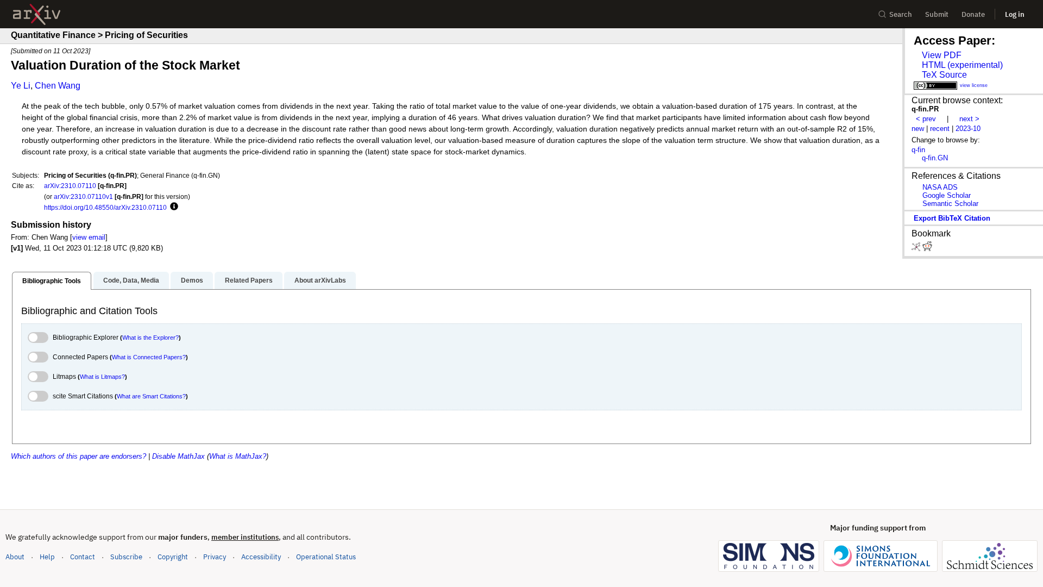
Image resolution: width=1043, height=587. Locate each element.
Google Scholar (946, 195)
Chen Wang (57, 85)
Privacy (214, 556)
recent (940, 128)
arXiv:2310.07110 (70, 185)
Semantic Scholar (950, 203)
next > (969, 119)
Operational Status (326, 556)
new (918, 128)
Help (47, 556)
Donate (973, 14)
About (14, 556)
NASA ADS (940, 187)
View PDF (942, 55)
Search (900, 14)
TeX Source (944, 74)
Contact (82, 556)
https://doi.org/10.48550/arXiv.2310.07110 (105, 207)
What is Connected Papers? (149, 357)
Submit (936, 14)
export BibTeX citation (952, 218)
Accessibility (261, 556)
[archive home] (36, 14)
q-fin (918, 150)
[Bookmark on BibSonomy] (917, 249)
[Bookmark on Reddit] (927, 249)
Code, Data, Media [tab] (131, 280)
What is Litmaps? (102, 376)
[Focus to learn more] (172, 207)
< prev (926, 119)
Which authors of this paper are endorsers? (78, 456)
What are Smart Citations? (151, 396)
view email (88, 237)
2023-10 (968, 128)
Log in (1015, 14)
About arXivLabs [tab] (320, 280)
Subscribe (126, 556)
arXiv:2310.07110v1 (83, 196)
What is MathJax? (237, 456)
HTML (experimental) (962, 65)
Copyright (173, 556)
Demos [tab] (192, 280)
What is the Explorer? (150, 337)
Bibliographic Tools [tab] (51, 281)
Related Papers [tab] (249, 280)
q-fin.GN (935, 158)
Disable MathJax (178, 456)
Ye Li (20, 85)
